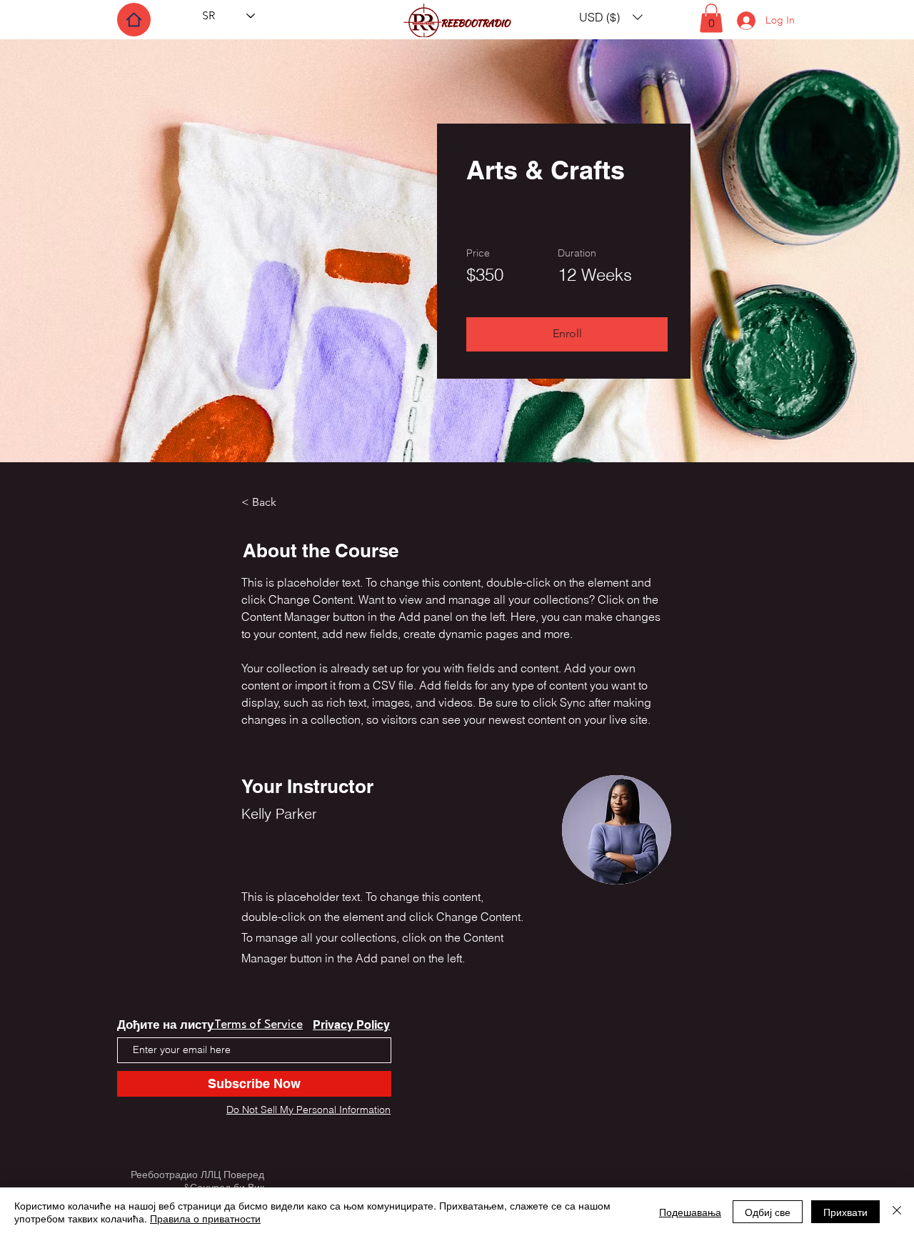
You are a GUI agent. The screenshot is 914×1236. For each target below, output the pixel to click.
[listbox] (611, 17)
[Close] (896, 1212)
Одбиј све (767, 1212)
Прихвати (845, 1212)
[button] (611, 17)
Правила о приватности (205, 1218)
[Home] (134, 19)
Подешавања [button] (690, 1212)
